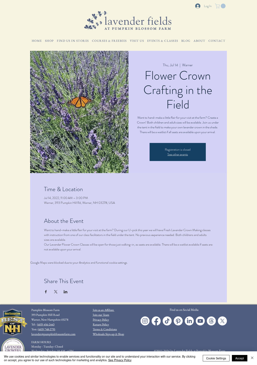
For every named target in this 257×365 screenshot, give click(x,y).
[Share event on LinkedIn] (65, 291)
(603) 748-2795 (46, 329)
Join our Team (101, 315)
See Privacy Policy (120, 360)
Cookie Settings (216, 358)
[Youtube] (200, 320)
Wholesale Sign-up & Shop (108, 334)
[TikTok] (167, 320)
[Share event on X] (56, 291)
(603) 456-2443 (45, 324)
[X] (222, 320)
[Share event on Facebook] (46, 291)
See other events (177, 154)
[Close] (252, 358)
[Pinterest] (178, 320)
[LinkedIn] (189, 320)
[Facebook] (156, 320)
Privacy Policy (101, 319)
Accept (239, 358)
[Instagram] (145, 320)
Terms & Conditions (105, 329)
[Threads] (211, 320)
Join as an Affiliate (103, 310)
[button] (221, 6)
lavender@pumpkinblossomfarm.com (53, 334)
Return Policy (101, 324)
